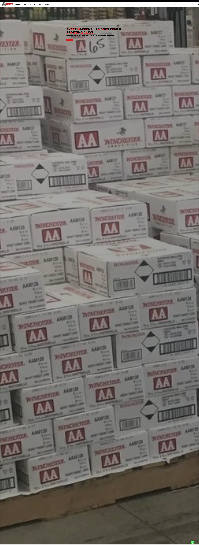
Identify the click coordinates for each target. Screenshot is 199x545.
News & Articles (33, 4)
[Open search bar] (150, 4)
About (40, 4)
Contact (47, 4)
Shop (25, 4)
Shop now (69, 39)
